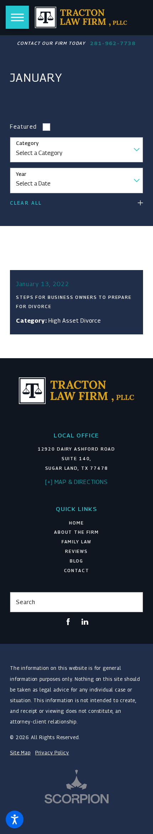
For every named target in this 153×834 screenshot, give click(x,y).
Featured (23, 126)
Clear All (26, 203)
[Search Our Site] (134, 602)
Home (76, 523)
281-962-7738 (113, 43)
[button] (14, 819)
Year (21, 174)
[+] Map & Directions (76, 481)
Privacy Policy (52, 752)
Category (27, 143)
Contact (76, 570)
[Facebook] (68, 621)
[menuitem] (76, 523)
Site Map (20, 752)
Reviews (76, 551)
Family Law (77, 541)
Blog (76, 561)
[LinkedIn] (84, 621)
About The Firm (76, 532)
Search (25, 602)
